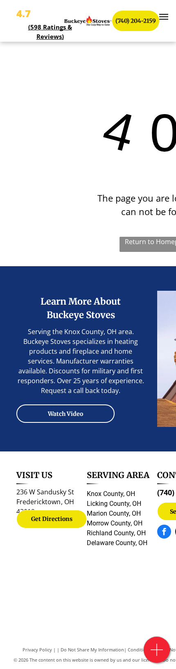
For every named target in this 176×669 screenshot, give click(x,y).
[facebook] (164, 533)
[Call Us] (157, 654)
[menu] (164, 17)
